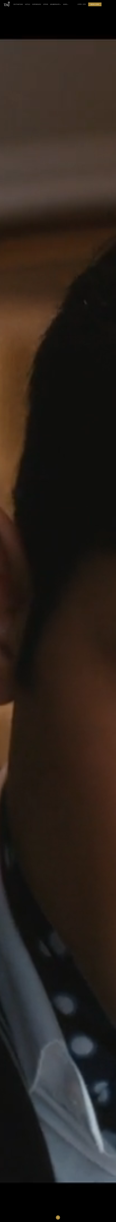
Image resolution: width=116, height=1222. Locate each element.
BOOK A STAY (95, 4)
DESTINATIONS (18, 4)
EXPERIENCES (36, 4)
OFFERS (45, 4)
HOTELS (27, 4)
